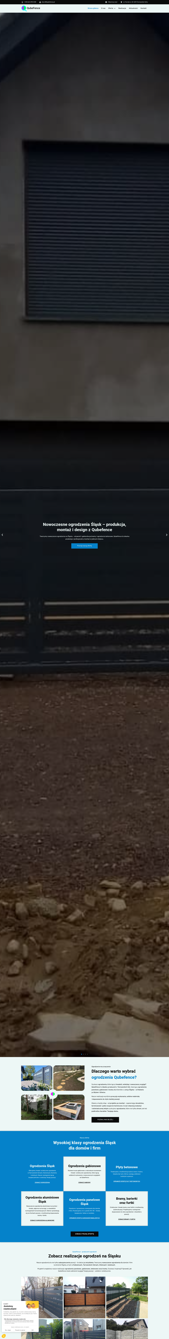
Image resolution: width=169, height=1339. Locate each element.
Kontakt (143, 8)
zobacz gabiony (84, 1182)
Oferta (110, 8)
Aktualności (133, 8)
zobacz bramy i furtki (126, 1219)
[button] (2, 534)
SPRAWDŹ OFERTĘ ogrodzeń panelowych (84, 1218)
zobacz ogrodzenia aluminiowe (42, 1220)
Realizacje (122, 8)
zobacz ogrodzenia (42, 1182)
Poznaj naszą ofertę (84, 546)
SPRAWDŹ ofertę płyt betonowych (126, 1181)
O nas (103, 8)
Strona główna (93, 8)
